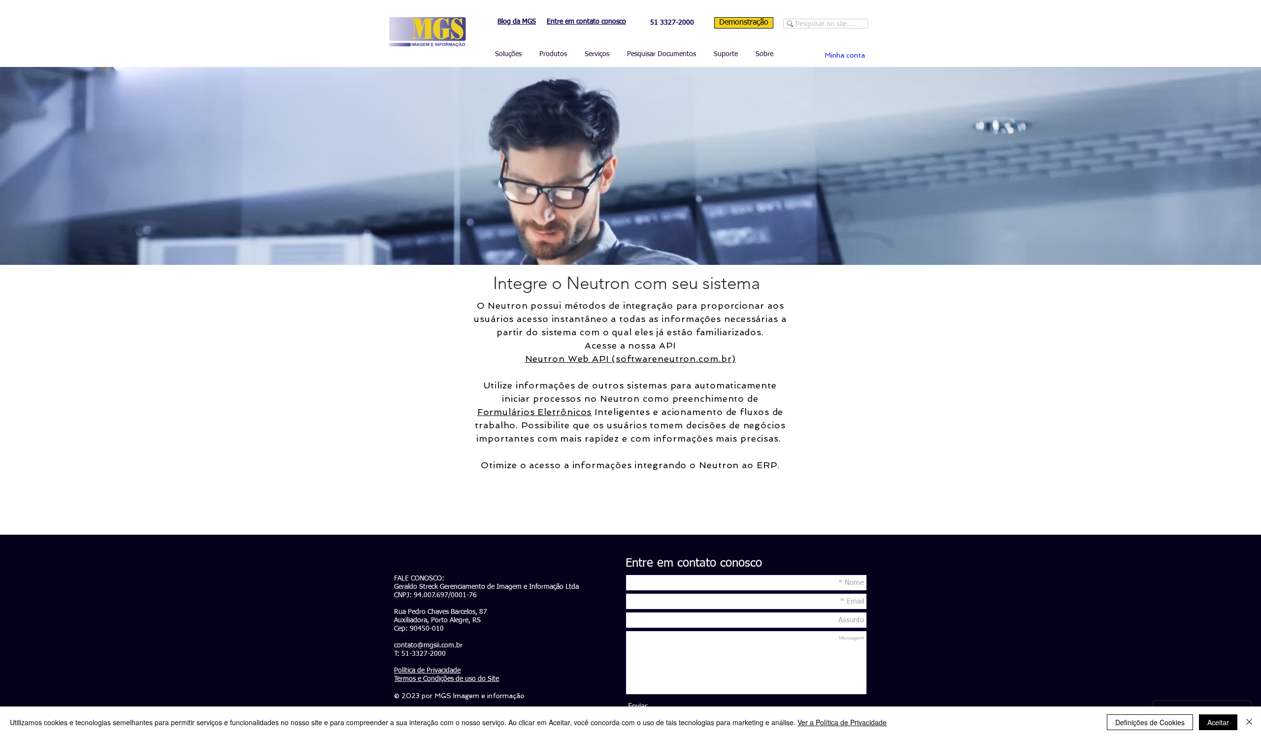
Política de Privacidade (427, 670)
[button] (507, 54)
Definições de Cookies (1150, 722)
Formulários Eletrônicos (534, 412)
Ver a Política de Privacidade (842, 722)
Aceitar (1218, 722)
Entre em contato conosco (586, 21)
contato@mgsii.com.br (428, 645)
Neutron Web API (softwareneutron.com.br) (630, 358)
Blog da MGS (517, 21)
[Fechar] (1249, 722)
